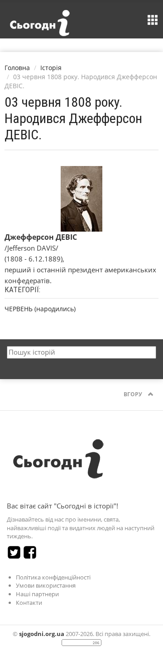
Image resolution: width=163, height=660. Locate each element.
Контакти (29, 602)
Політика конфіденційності (53, 577)
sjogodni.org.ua (41, 634)
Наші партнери (37, 594)
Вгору (134, 394)
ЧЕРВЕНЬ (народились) (40, 308)
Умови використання (46, 585)
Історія (51, 67)
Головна (17, 67)
